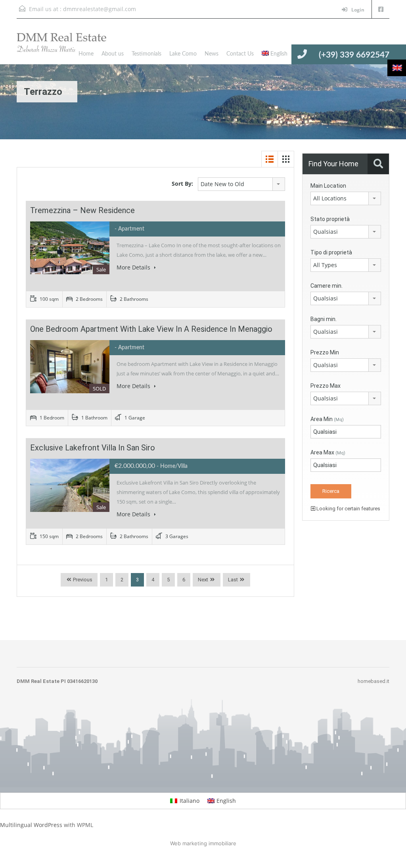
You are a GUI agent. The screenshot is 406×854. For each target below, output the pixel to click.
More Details (134, 267)
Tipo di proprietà (331, 252)
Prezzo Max (325, 386)
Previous (82, 580)
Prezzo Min (324, 352)
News (211, 54)
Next (203, 580)
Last (233, 580)
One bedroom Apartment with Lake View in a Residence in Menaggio (151, 329)
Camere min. (326, 286)
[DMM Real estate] (68, 47)
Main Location (328, 186)
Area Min (327, 419)
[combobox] (241, 184)
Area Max (327, 452)
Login (357, 9)
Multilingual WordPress (31, 825)
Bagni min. (323, 319)
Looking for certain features (347, 509)
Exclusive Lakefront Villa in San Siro (92, 447)
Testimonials (146, 54)
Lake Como (183, 54)
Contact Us (240, 54)
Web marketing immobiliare (203, 843)
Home (86, 54)
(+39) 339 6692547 (354, 55)
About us (113, 54)
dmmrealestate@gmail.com (99, 9)
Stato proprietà (330, 219)
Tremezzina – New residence (82, 210)
